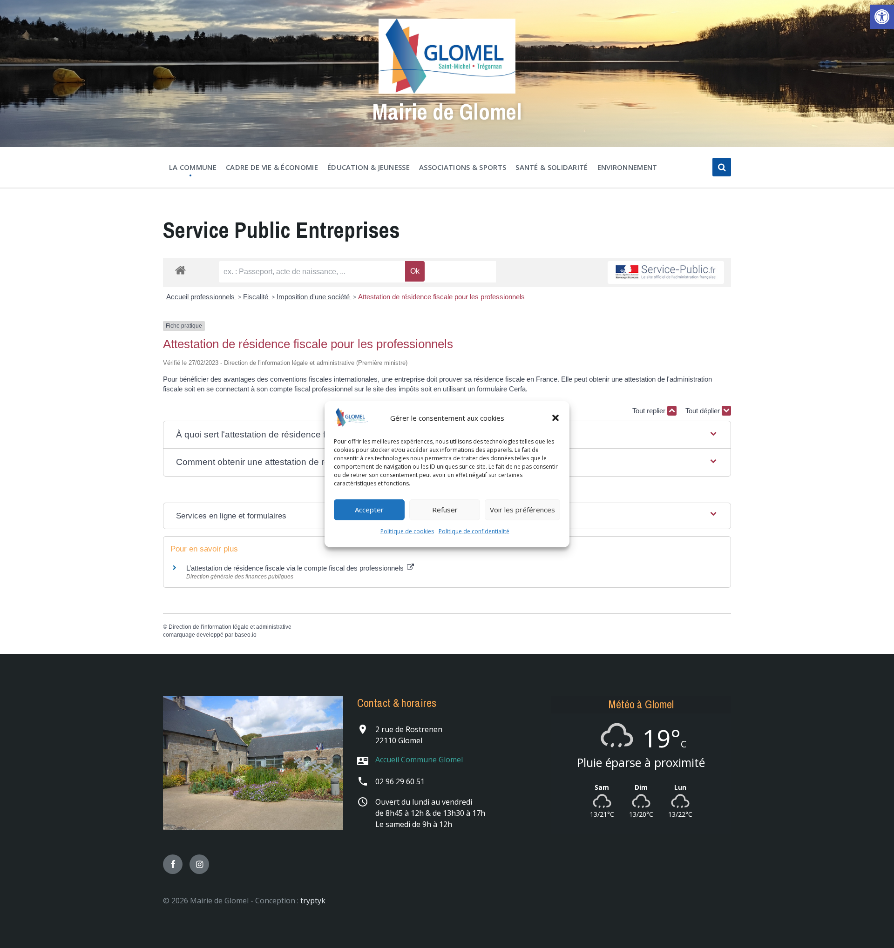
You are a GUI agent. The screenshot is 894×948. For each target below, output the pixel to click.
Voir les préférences (522, 509)
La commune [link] (193, 167)
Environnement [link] (627, 167)
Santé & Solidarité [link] (551, 167)
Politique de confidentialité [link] (474, 531)
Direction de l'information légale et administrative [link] (230, 627)
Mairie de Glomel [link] (447, 111)
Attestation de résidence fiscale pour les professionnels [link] (441, 297)
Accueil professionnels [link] (201, 297)
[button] (555, 418)
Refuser (445, 509)
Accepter (369, 509)
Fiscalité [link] (256, 297)
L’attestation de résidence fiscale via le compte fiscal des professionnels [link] (296, 568)
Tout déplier (703, 411)
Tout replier (649, 411)
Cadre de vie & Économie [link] (272, 167)
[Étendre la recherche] (721, 167)
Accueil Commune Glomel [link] (419, 759)
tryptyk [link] (312, 900)
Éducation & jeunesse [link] (368, 167)
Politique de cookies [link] (407, 531)
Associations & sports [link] (462, 167)
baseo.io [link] (246, 635)
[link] (882, 17)
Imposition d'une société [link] (314, 297)
